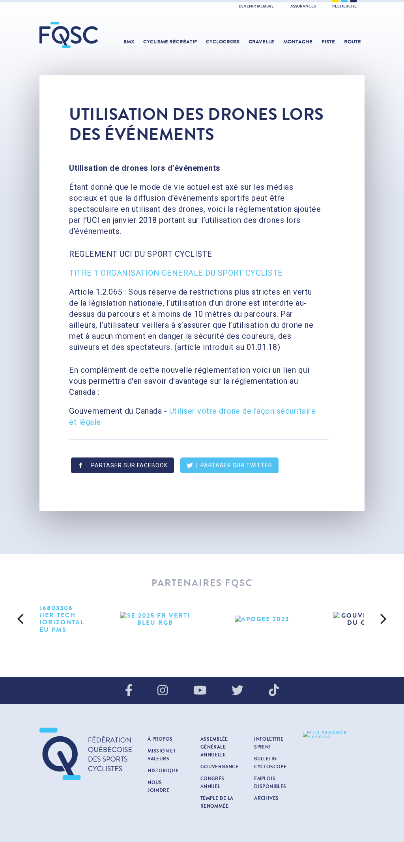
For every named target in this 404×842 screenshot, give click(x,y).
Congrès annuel (212, 782)
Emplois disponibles (270, 782)
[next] (382, 619)
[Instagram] (162, 691)
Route (352, 41)
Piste (328, 41)
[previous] (21, 619)
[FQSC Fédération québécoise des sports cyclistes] (69, 35)
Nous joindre (158, 786)
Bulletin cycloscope (270, 762)
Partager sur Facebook (129, 465)
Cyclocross (222, 41)
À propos (160, 739)
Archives (266, 798)
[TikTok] (274, 691)
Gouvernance (219, 766)
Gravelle (261, 41)
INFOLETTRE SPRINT (268, 743)
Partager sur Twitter (236, 465)
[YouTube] (200, 691)
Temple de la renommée (217, 802)
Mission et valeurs (162, 754)
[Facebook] (129, 691)
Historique (163, 770)
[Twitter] (237, 691)
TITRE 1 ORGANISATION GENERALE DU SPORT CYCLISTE (176, 273)
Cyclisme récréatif (170, 41)
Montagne (297, 41)
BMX (128, 41)
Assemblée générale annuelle (214, 747)
